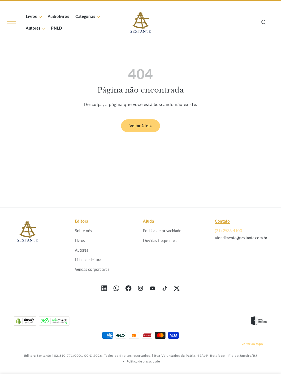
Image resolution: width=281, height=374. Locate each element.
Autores (81, 250)
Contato (222, 221)
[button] (11, 22)
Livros (80, 240)
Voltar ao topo (252, 344)
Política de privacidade (162, 230)
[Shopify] (25, 322)
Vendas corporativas (92, 269)
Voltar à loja (141, 125)
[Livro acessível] (259, 322)
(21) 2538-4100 (228, 230)
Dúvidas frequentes (159, 240)
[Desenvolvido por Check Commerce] (54, 322)
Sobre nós (83, 230)
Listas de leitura (88, 259)
